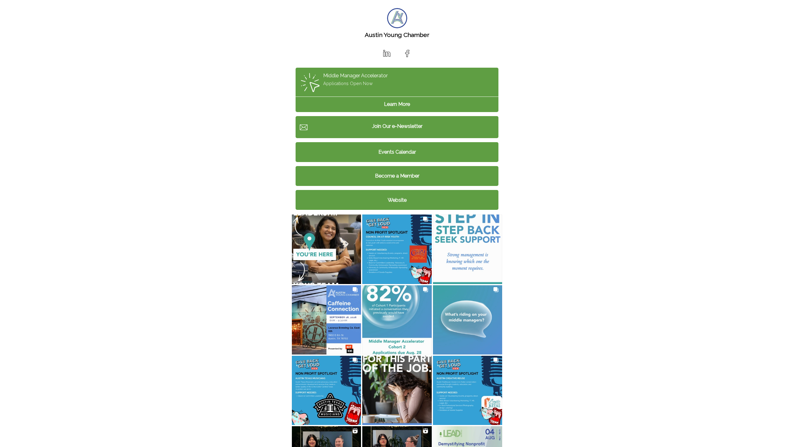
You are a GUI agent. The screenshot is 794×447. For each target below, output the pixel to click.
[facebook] (407, 53)
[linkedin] (387, 53)
